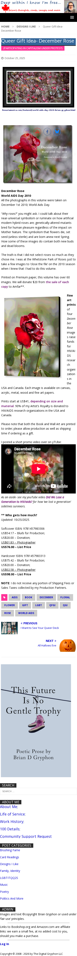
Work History (11, 821)
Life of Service (12, 814)
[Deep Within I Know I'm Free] (38, 10)
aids (14, 597)
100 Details (10, 828)
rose (7, 613)
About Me (8, 806)
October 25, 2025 (15, 58)
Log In (4, 944)
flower (9, 605)
